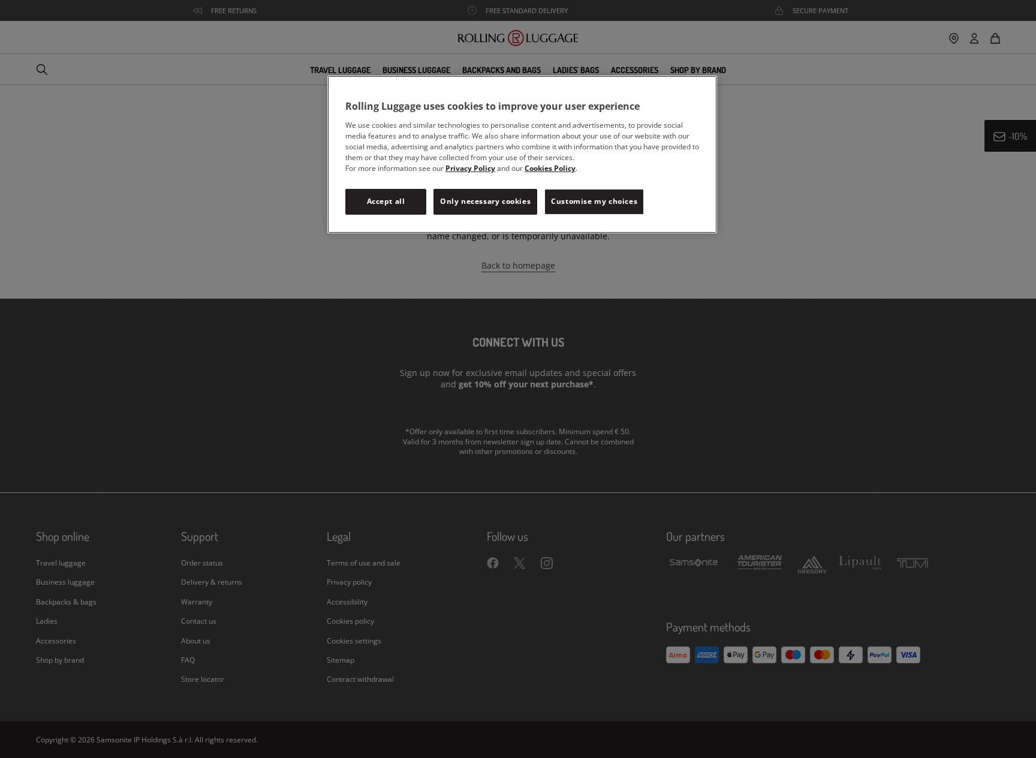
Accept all (386, 201)
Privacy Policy (470, 168)
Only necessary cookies (485, 201)
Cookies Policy (550, 168)
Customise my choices (594, 201)
